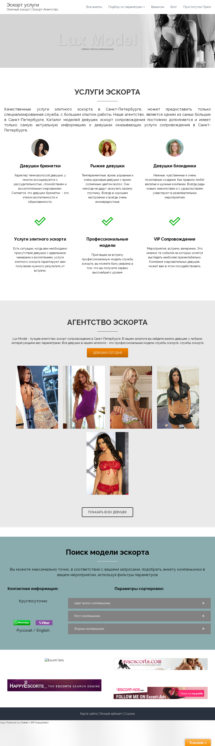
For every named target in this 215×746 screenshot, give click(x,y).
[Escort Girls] (54, 660)
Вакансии (157, 7)
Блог (173, 7)
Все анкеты (94, 7)
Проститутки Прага (197, 7)
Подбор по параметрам (125, 7)
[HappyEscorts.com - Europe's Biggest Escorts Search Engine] (54, 685)
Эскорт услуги (23, 5)
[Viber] (44, 622)
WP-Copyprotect (40, 722)
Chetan (24, 722)
